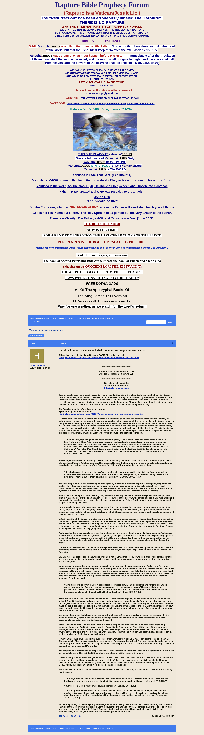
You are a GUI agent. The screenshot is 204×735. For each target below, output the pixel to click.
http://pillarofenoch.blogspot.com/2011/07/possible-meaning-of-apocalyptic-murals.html (101, 414)
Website (78, 716)
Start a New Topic (36, 336)
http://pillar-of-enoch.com (116, 388)
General (55, 318)
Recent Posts (35, 321)
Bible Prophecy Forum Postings (72, 318)
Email (65, 716)
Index (48, 318)
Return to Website (36, 318)
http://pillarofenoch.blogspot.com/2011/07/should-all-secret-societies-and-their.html (99, 357)
